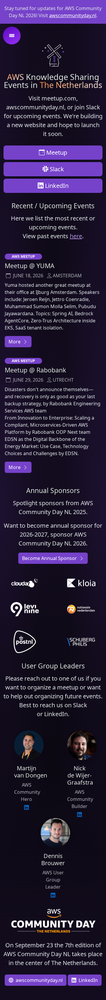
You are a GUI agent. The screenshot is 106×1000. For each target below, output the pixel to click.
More (15, 341)
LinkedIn (56, 186)
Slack (56, 169)
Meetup (56, 152)
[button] (12, 35)
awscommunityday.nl (72, 15)
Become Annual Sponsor (50, 558)
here (76, 236)
